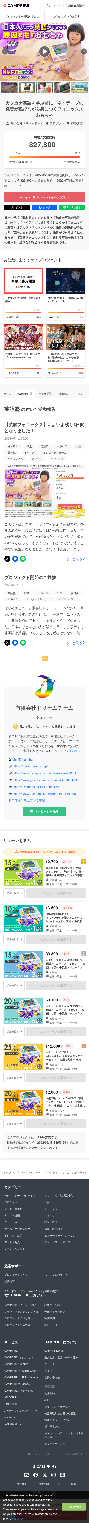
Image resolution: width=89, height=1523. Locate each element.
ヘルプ (48, 1370)
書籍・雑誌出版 (53, 1228)
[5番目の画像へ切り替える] (79, 87)
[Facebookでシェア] (15, 559)
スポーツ (49, 1215)
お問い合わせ (52, 1377)
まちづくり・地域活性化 (58, 1195)
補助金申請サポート (16, 1424)
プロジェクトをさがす (28, 1172)
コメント (80, 393)
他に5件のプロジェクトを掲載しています (48, 727)
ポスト (19, 207)
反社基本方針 (52, 1426)
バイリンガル (15, 458)
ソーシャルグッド (14, 1248)
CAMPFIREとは (53, 1350)
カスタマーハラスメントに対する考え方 (63, 1435)
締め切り (13, 446)
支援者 (44, 393)
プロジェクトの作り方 (17, 1318)
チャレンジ (50, 1208)
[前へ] (5, 51)
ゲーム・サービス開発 (17, 1228)
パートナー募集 (67, 1484)
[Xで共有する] (7, 559)
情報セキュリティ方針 (57, 1419)
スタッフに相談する (56, 1274)
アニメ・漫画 (12, 1215)
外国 (78, 446)
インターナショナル (55, 452)
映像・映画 (50, 1222)
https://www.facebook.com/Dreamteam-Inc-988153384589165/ (46, 794)
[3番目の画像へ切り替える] (44, 87)
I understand (74, 1506)
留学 (26, 593)
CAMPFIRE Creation (16, 1364)
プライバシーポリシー (57, 1406)
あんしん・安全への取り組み (61, 1357)
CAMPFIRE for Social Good (20, 1370)
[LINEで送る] (23, 559)
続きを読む (72, 750)
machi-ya (9, 1417)
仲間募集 (63, 393)
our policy (17, 1518)
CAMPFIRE (11, 1350)
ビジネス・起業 (13, 1235)
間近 (29, 446)
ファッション (12, 1222)
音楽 (47, 1202)
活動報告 (24, 394)
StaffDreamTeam (24, 759)
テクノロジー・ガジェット (19, 1195)
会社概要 (22, 1484)
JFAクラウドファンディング (20, 1410)
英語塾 (44, 446)
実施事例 (49, 1318)
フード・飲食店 (13, 1208)
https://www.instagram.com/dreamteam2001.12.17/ (46, 773)
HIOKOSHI (10, 1404)
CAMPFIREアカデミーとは (20, 1305)
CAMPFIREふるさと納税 (18, 1390)
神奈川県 (77, 123)
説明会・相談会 (53, 1305)
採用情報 (44, 1484)
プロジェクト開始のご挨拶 (30, 577)
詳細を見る (13, 893)
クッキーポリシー (54, 1443)
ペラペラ (62, 446)
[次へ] (84, 51)
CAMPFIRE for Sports (17, 1384)
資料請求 (9, 1281)
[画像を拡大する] (39, 882)
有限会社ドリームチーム (27, 123)
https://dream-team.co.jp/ (30, 766)
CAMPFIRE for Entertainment (21, 1377)
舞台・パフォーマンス (57, 1242)
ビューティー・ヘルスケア (60, 1235)
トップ (7, 1172)
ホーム (7, 393)
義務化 (12, 452)
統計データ (50, 1324)
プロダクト (57, 123)
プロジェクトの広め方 (17, 1324)
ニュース (49, 1364)
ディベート (57, 458)
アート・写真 (12, 1242)
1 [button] (44, 658)
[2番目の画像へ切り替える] (27, 87)
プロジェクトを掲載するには (22, 16)
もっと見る (74, 558)
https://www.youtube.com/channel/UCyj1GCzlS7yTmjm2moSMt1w (46, 780)
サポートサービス (54, 1311)
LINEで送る (74, 207)
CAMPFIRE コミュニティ (19, 1357)
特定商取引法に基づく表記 (27, 800)
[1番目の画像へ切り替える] (9, 87)
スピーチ (37, 458)
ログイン (59, 5)
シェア (47, 207)
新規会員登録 (76, 5)
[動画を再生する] (44, 51)
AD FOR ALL (11, 1397)
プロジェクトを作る (16, 1274)
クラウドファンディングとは (21, 1311)
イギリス (29, 452)
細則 (47, 1400)
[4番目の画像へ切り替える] (62, 87)
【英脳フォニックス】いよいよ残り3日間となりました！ (44, 427)
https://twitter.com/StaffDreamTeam (37, 787)
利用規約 (49, 1393)
